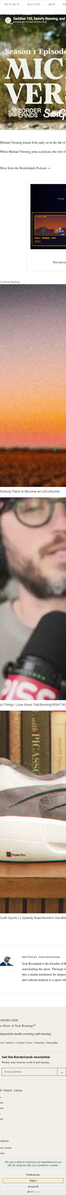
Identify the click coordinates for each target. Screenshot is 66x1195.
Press (29, 1042)
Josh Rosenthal (49, 957)
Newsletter (52, 1042)
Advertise (39, 1042)
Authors (10, 1042)
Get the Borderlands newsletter (26, 1057)
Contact (20, 1042)
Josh (35, 142)
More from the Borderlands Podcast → (25, 168)
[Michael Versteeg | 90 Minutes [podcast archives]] (9, 959)
